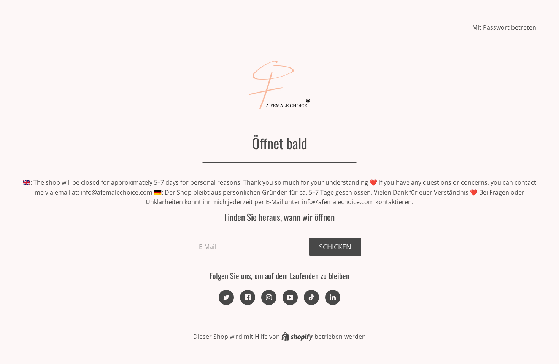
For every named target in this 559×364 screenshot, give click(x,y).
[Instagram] (268, 297)
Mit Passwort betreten (504, 27)
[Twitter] (226, 297)
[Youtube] (290, 297)
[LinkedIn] (332, 297)
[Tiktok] (311, 297)
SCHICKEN (335, 246)
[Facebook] (247, 297)
